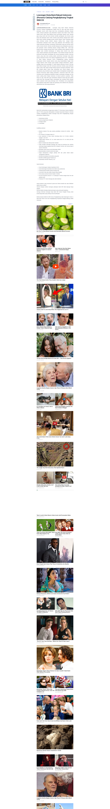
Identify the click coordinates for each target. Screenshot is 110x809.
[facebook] (34, 17)
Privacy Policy (55, 1)
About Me (34, 1)
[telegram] (34, 24)
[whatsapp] (34, 22)
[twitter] (34, 20)
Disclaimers (48, 1)
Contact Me (41, 1)
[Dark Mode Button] (83, 1)
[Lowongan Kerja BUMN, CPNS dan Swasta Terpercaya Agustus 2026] (26, 2)
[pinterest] (34, 27)
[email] (34, 29)
